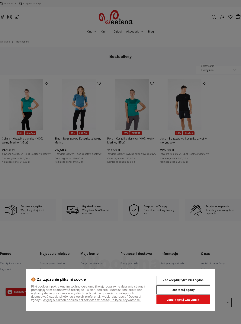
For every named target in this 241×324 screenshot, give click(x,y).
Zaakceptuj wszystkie (183, 300)
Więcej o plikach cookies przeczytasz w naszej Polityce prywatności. (92, 300)
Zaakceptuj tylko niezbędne (183, 280)
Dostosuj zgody (183, 290)
